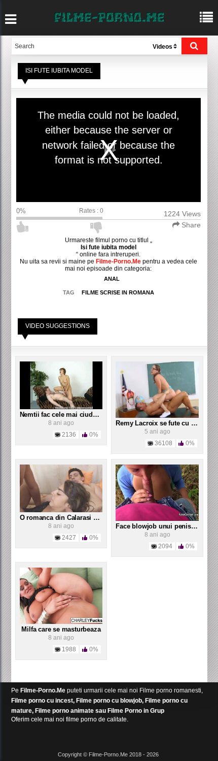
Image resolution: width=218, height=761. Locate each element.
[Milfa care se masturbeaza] (61, 595)
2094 (165, 546)
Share (190, 225)
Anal (112, 279)
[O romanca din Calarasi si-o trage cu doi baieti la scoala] (61, 487)
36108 (163, 443)
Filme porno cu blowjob (109, 700)
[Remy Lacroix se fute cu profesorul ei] (157, 389)
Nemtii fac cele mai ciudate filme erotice (80, 414)
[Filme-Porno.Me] (109, 16)
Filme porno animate (64, 710)
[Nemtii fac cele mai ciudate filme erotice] (61, 384)
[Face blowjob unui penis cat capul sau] (157, 492)
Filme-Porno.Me (42, 690)
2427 (69, 537)
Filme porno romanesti (170, 690)
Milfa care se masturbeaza (60, 629)
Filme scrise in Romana (118, 292)
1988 (69, 649)
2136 (69, 434)
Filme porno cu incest (42, 700)
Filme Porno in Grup (135, 710)
